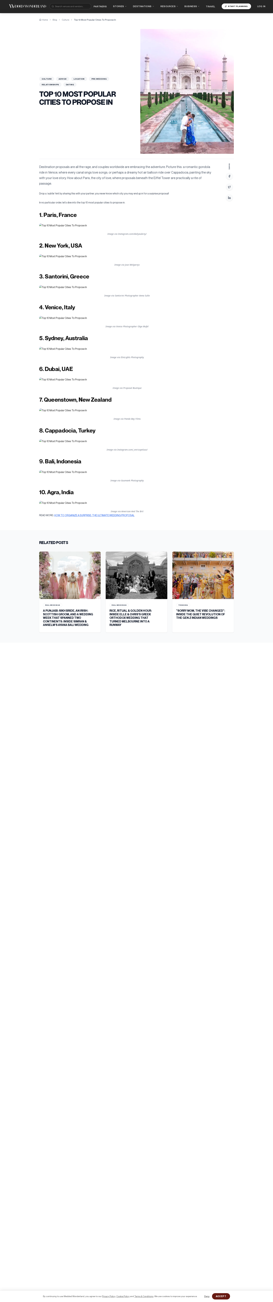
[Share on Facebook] (229, 176)
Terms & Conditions (143, 1296)
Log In (261, 6)
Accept (221, 1296)
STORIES (118, 6)
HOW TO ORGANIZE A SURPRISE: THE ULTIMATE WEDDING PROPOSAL (94, 515)
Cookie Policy (123, 1296)
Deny (206, 1296)
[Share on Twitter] (229, 186)
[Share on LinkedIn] (229, 197)
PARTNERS (100, 6)
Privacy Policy (108, 1296)
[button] (127, 225)
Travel (210, 6)
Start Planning (238, 6)
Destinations (142, 6)
